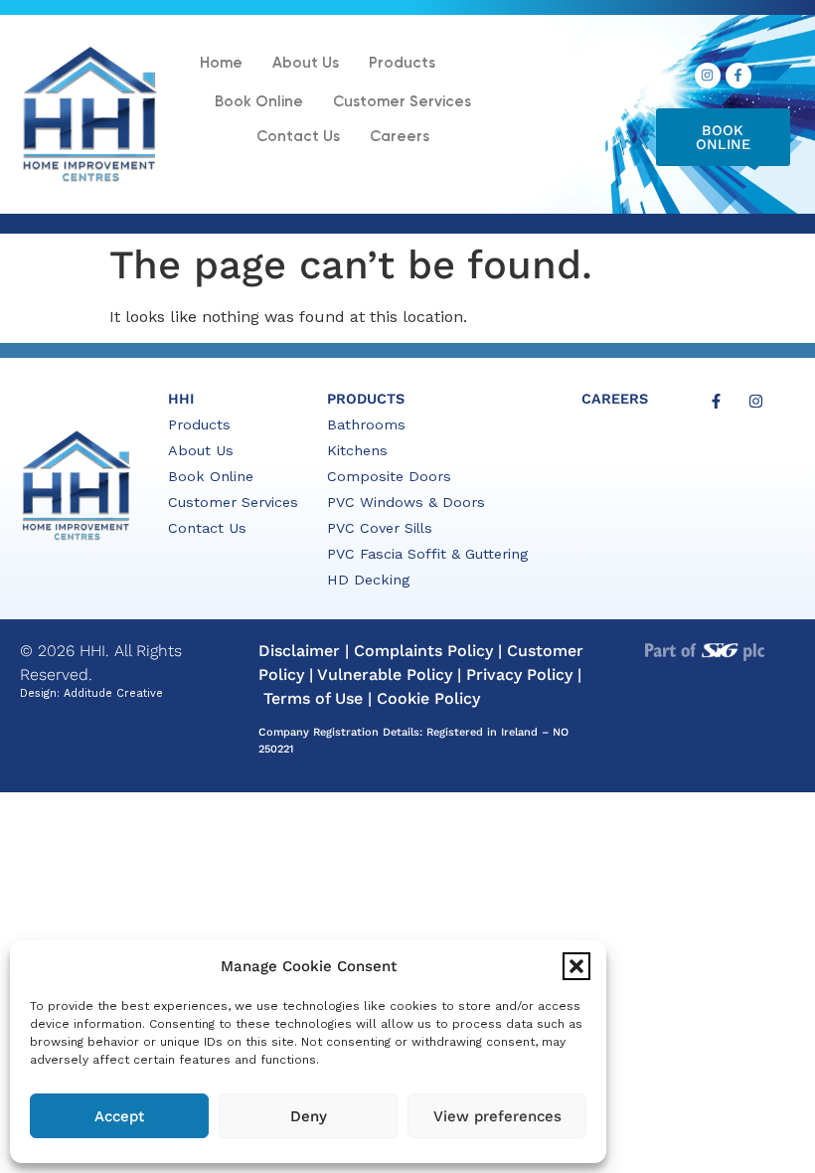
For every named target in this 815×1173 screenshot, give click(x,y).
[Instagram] (708, 75)
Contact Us (298, 136)
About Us (305, 63)
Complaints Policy (423, 650)
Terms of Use (313, 698)
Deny (308, 1116)
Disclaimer (299, 650)
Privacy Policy (519, 674)
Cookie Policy (428, 698)
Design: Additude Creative (91, 693)
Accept (119, 1116)
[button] (576, 966)
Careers (399, 136)
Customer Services (402, 101)
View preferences (497, 1116)
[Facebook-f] (738, 75)
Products (402, 63)
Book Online (259, 101)
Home (221, 63)
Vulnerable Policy (384, 674)
